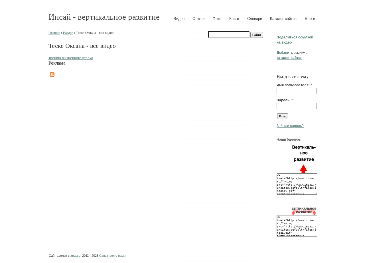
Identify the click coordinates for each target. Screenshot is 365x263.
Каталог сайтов (283, 19)
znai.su (75, 255)
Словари (254, 19)
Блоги (310, 19)
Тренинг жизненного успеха (70, 58)
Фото (217, 19)
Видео (179, 19)
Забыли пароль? (290, 126)
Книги (234, 19)
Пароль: (285, 100)
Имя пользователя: (294, 85)
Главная (54, 32)
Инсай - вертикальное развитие (104, 16)
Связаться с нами (112, 255)
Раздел (68, 32)
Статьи (198, 19)
